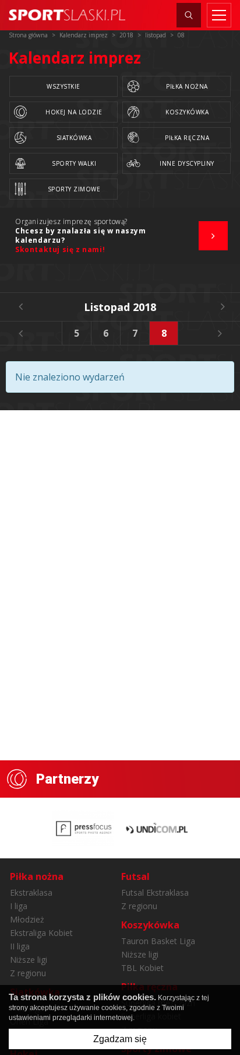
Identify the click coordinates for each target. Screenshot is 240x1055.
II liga (20, 946)
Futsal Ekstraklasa (155, 892)
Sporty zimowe (74, 189)
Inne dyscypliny (187, 163)
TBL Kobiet (142, 967)
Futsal (135, 876)
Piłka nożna (187, 86)
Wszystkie (63, 86)
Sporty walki (74, 163)
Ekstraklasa (31, 892)
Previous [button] (20, 333)
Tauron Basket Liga (158, 940)
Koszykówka (187, 112)
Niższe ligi (28, 959)
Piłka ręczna (187, 138)
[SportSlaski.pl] (67, 15)
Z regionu (28, 973)
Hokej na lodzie (74, 112)
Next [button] (219, 333)
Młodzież (27, 919)
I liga (18, 905)
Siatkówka (74, 138)
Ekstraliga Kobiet (41, 932)
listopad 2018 (120, 307)
